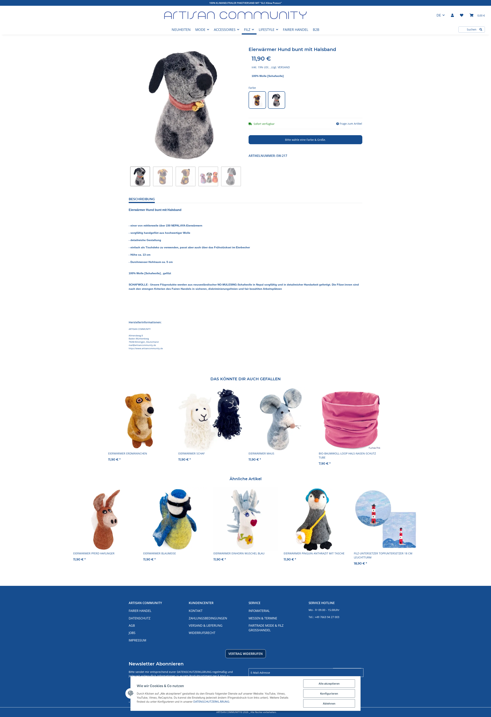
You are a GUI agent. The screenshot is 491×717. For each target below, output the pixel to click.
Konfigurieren (329, 693)
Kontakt (196, 611)
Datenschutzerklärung (194, 672)
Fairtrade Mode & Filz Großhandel (266, 627)
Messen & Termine (263, 618)
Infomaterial (259, 611)
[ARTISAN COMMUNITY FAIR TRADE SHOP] (235, 15)
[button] (452, 15)
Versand (284, 67)
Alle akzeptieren (329, 683)
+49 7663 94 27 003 (327, 617)
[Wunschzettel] (461, 15)
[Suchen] (481, 29)
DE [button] (439, 15)
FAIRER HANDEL (295, 29)
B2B (316, 29)
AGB (132, 625)
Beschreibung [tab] (142, 199)
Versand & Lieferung (205, 625)
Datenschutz (139, 618)
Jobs (132, 633)
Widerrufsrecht (202, 633)
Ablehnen (329, 703)
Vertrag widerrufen (245, 654)
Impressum (137, 640)
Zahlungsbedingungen (208, 618)
